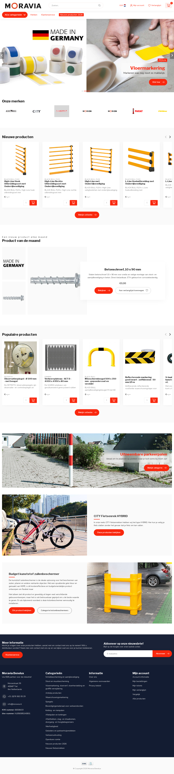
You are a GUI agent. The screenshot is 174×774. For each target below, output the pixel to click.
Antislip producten (53, 693)
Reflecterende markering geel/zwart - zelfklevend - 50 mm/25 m (140, 380)
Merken (33, 14)
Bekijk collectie (85, 214)
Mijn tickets (137, 685)
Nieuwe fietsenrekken (55, 748)
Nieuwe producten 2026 (71, 14)
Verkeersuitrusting (53, 735)
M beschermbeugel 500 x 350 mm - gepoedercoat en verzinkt (100, 381)
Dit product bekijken (21, 610)
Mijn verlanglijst (139, 690)
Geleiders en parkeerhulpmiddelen (60, 730)
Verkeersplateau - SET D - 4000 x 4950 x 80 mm (58, 380)
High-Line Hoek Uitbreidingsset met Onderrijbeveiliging (15, 183)
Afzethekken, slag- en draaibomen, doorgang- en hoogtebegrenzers (61, 720)
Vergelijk (136, 694)
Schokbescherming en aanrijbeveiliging (62, 677)
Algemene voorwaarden (99, 681)
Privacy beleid (95, 685)
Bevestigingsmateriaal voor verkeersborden (64, 706)
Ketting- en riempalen (55, 710)
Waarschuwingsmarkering (57, 697)
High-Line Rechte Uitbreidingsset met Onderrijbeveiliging (55, 183)
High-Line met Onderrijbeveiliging (95, 182)
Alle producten (139, 698)
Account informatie (141, 677)
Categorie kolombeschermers (54, 610)
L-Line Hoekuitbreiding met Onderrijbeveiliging (139, 182)
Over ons (93, 677)
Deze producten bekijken (108, 532)
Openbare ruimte (53, 739)
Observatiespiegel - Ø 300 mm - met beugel (20, 380)
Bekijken (102, 290)
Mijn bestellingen (140, 681)
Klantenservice (48, 14)
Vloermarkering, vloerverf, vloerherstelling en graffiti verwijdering (65, 687)
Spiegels (49, 701)
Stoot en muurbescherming (57, 681)
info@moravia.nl (15, 704)
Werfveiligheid (52, 726)
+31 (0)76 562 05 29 (16, 696)
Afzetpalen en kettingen (56, 714)
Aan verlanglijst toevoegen (131, 290)
